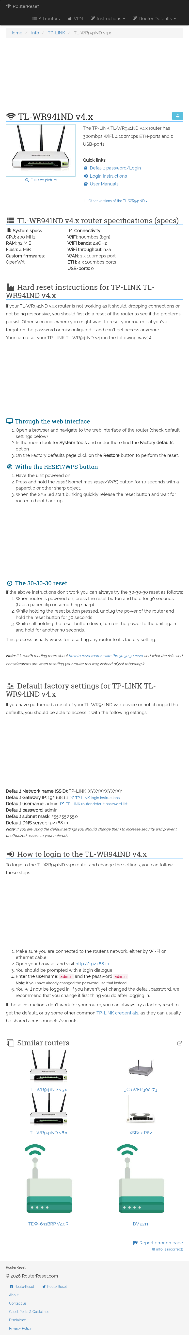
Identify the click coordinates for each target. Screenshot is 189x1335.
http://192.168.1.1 (93, 963)
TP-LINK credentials (117, 1012)
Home (16, 32)
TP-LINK (56, 32)
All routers (49, 18)
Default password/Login (115, 167)
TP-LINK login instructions (97, 798)
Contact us (18, 1303)
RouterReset (25, 6)
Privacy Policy (20, 1328)
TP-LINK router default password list (96, 804)
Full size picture (43, 180)
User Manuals (104, 183)
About (14, 1295)
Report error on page (160, 1246)
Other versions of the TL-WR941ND (117, 201)
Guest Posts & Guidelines (29, 1312)
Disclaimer (17, 1320)
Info (35, 32)
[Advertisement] (94, 77)
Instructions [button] (109, 18)
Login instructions (108, 176)
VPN (78, 18)
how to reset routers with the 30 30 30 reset (106, 656)
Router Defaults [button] (155, 18)
